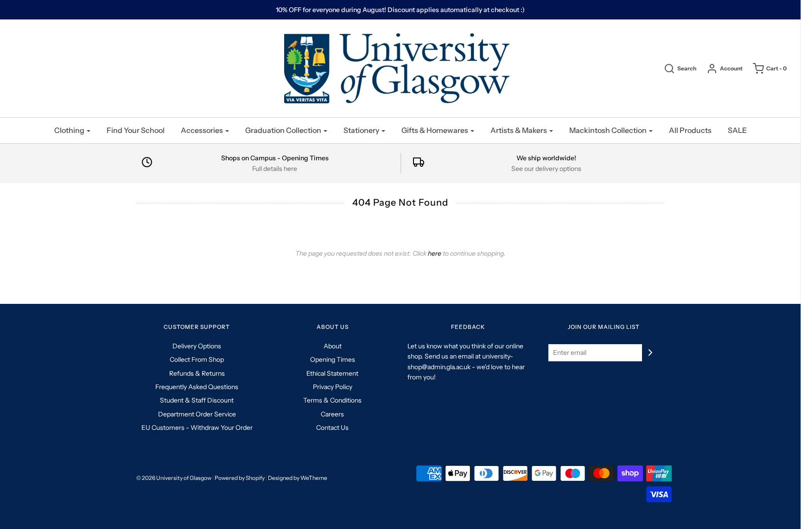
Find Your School (136, 130)
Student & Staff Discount (197, 400)
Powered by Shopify (240, 477)
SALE (737, 130)
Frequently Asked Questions (196, 387)
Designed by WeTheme (297, 477)
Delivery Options (196, 346)
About (333, 346)
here (434, 253)
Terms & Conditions (332, 400)
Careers (332, 414)
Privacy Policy (332, 387)
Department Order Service (197, 414)
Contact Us (332, 427)
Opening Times (332, 359)
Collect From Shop (197, 359)
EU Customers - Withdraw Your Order (197, 427)
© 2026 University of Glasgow (173, 477)
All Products (690, 130)
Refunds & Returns (197, 373)
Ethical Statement (332, 373)
